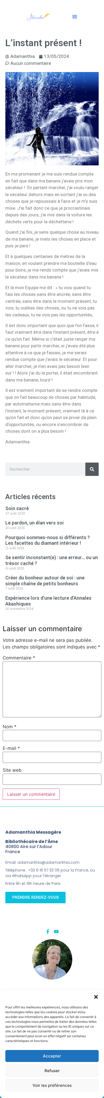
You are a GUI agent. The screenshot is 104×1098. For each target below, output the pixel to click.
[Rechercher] (92, 469)
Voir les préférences (52, 1085)
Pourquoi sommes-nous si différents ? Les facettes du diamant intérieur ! (47, 540)
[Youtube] (56, 931)
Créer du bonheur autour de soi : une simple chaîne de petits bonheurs (45, 580)
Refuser (52, 1070)
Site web (12, 770)
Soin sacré (17, 508)
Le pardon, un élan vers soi (34, 523)
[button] (96, 997)
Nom (10, 727)
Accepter (52, 1056)
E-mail (11, 748)
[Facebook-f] (47, 931)
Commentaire (19, 658)
